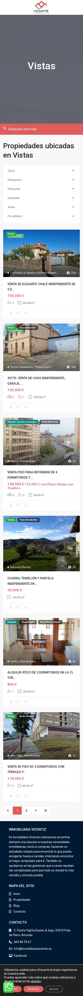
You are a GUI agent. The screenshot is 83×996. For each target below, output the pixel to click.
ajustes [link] (36, 981)
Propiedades (21, 899)
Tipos (11, 170)
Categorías (14, 179)
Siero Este (16, 755)
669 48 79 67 (22, 942)
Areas (11, 207)
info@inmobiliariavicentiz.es (33, 948)
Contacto (19, 911)
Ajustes (54, 989)
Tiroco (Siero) (43, 367)
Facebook (20, 955)
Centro (14, 461)
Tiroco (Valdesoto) (21, 367)
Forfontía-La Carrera (22, 272)
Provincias (14, 188)
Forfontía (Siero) (46, 272)
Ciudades (13, 198)
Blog (16, 905)
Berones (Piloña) (20, 567)
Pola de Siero (28, 461)
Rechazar (33, 989)
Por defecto (15, 216)
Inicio (16, 893)
